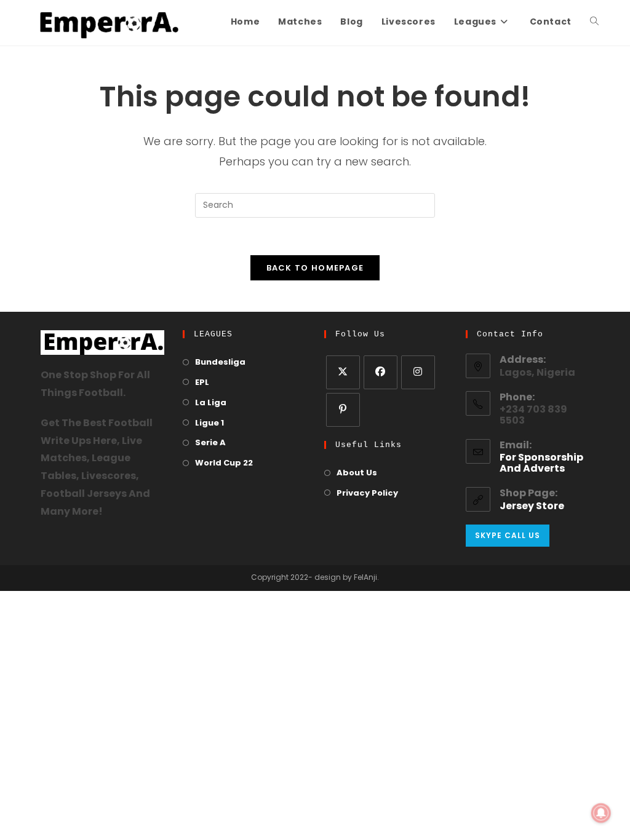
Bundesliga (220, 363)
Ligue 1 (209, 423)
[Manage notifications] (601, 813)
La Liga (210, 403)
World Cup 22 (224, 463)
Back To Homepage (315, 268)
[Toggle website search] (594, 23)
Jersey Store (532, 507)
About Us (357, 473)
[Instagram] (418, 372)
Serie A (210, 443)
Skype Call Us (507, 535)
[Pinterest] (343, 410)
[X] (343, 372)
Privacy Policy (367, 493)
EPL (202, 383)
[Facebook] (380, 372)
